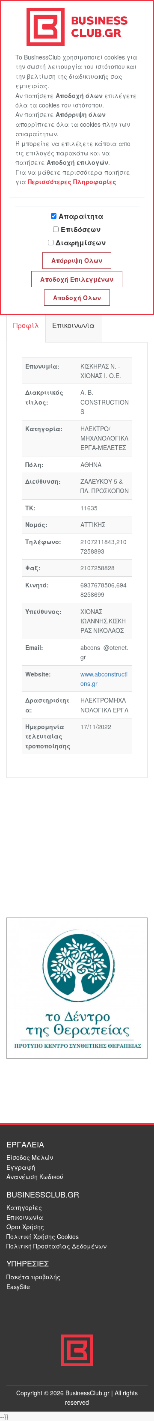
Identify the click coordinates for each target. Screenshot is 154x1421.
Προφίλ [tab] (26, 325)
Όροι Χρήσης (25, 1226)
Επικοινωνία (24, 1217)
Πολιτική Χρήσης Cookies (42, 1236)
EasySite (18, 1286)
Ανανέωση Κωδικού (34, 1176)
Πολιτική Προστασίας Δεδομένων (56, 1246)
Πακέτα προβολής (33, 1276)
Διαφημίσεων (81, 242)
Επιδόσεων (81, 229)
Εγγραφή (20, 1167)
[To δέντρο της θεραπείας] (77, 987)
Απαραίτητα (81, 216)
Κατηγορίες (24, 1207)
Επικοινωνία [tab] (73, 325)
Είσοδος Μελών (29, 1157)
